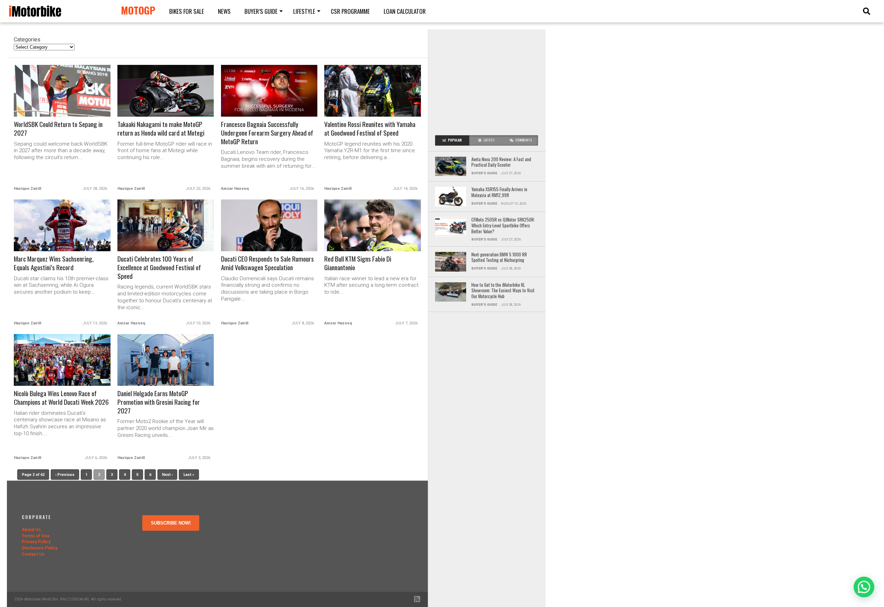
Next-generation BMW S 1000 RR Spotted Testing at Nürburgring (499, 257)
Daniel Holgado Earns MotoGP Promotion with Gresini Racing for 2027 (158, 402)
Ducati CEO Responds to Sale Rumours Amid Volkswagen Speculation (267, 263)
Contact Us (33, 554)
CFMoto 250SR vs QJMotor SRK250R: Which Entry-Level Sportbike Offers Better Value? (503, 225)
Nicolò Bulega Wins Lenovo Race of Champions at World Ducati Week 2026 (61, 398)
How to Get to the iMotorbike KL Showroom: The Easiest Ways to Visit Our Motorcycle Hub (503, 291)
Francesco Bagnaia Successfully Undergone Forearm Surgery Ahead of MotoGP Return (267, 133)
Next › (167, 474)
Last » (188, 474)
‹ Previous (65, 474)
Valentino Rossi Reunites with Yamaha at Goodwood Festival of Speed (369, 128)
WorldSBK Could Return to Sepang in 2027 (58, 128)
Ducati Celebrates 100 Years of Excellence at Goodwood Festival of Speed (159, 268)
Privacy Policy (36, 541)
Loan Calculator (405, 11)
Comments (523, 140)
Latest (489, 140)
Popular (455, 140)
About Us (31, 529)
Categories (27, 39)
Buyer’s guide (261, 11)
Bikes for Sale (186, 11)
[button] (864, 587)
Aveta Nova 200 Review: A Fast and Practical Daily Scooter (501, 162)
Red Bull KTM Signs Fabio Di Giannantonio (357, 263)
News (224, 11)
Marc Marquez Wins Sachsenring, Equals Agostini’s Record (54, 263)
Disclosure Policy (39, 547)
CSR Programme (350, 11)
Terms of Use (36, 535)
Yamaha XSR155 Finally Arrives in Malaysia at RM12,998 (499, 192)
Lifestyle (304, 11)
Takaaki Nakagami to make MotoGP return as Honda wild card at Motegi (160, 128)
